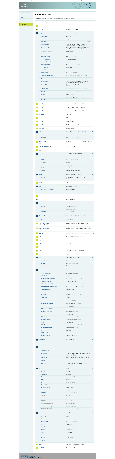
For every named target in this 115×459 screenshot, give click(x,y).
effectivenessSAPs (46, 47)
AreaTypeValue (45, 275)
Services (22, 26)
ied (39, 203)
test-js (43, 389)
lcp (39, 254)
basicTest (44, 371)
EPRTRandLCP (42, 141)
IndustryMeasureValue (46, 291)
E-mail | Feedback (24, 455)
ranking (43, 78)
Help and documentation (26, 12)
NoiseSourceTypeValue (47, 311)
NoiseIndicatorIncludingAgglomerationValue (51, 299)
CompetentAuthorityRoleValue (48, 278)
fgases (40, 174)
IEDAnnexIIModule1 (44, 215)
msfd (40, 257)
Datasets (22, 15)
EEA (26, 1)
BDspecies (44, 36)
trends (43, 94)
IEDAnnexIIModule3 (44, 223)
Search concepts (50, 22)
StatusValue (44, 330)
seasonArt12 (44, 84)
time (43, 434)
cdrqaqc (44, 38)
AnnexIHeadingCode (46, 219)
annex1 (43, 206)
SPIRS (43, 360)
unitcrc (43, 170)
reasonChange (45, 81)
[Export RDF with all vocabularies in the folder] (92, 33)
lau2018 (41, 250)
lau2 (40, 247)
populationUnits (45, 69)
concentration (45, 421)
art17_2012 (41, 107)
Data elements (24, 19)
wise (40, 444)
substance (44, 363)
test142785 (44, 392)
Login (84, 0)
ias (39, 199)
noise (40, 269)
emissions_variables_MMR (47, 189)
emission (44, 424)
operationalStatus (46, 350)
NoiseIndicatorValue (46, 306)
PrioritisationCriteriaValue (47, 316)
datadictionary (42, 124)
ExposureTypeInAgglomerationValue (49, 286)
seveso (40, 347)
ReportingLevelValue (46, 322)
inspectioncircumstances (47, 208)
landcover (41, 240)
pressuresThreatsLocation (47, 75)
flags (43, 159)
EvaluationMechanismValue (48, 283)
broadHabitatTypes (46, 260)
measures (44, 53)
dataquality (41, 128)
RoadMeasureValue (46, 324)
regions (43, 263)
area (43, 418)
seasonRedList (45, 88)
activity (43, 135)
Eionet (26, 10)
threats (43, 91)
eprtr (40, 131)
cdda (40, 117)
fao (39, 153)
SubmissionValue (46, 335)
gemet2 (40, 182)
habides (41, 196)
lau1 (40, 243)
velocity (43, 437)
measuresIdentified (46, 56)
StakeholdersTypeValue (47, 327)
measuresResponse (46, 64)
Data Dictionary (30, 10)
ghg (40, 186)
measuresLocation (46, 59)
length (43, 426)
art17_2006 (41, 103)
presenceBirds (45, 72)
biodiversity (42, 114)
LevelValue (44, 297)
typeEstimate (45, 96)
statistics (44, 432)
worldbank (41, 447)
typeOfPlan (44, 99)
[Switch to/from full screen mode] (87, 1)
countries (44, 41)
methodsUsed (45, 67)
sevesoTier (44, 357)
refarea (43, 164)
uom (40, 412)
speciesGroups (45, 265)
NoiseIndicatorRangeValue (47, 303)
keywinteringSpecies (46, 51)
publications (42, 339)
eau (43, 379)
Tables (22, 17)
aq (39, 26)
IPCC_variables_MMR (46, 192)
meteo (43, 429)
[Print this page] (86, 1)
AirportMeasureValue (46, 273)
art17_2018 (41, 110)
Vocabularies (24, 24)
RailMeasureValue (46, 319)
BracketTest (44, 374)
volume (43, 440)
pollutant (44, 211)
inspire (40, 236)
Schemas (23, 22)
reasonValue (44, 353)
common (41, 121)
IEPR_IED (41, 233)
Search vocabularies (40, 22)
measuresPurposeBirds (47, 61)
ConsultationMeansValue (47, 281)
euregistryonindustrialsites (45, 146)
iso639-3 (44, 294)
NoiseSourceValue (46, 314)
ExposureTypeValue (46, 289)
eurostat (41, 150)
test (39, 368)
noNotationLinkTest (46, 387)
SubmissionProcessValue (47, 332)
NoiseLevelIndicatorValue (47, 308)
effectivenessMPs (45, 44)
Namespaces (23, 29)
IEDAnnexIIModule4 (44, 228)
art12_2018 (41, 33)
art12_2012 (41, 29)
